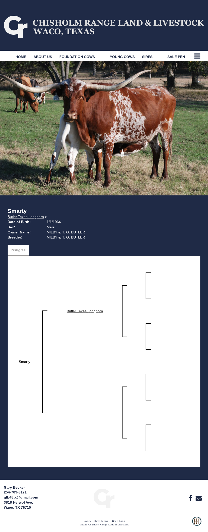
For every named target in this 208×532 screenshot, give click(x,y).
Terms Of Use (109, 521)
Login (122, 521)
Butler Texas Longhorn (26, 217)
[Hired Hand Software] (196, 524)
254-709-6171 (15, 492)
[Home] (104, 498)
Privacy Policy (91, 521)
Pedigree (18, 250)
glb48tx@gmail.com (21, 497)
